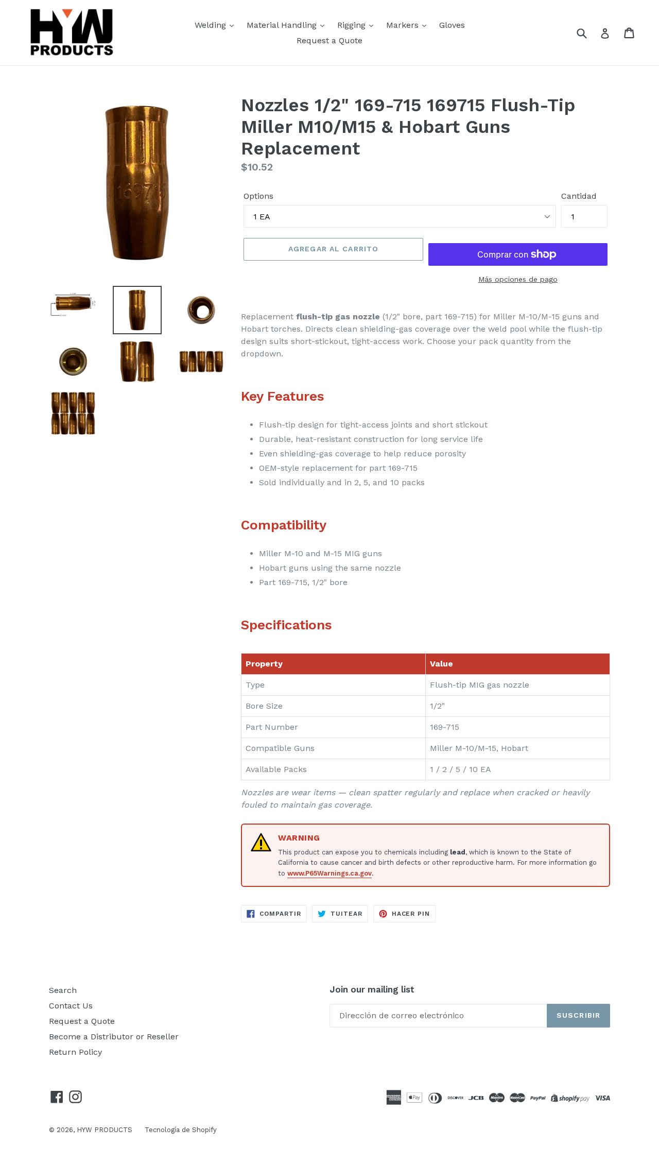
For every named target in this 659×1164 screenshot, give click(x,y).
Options (258, 196)
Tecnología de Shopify (181, 1130)
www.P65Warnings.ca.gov (329, 873)
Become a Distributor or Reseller (114, 1036)
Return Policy (75, 1052)
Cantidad (579, 196)
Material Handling (283, 25)
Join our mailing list (372, 989)
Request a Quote (329, 40)
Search (63, 990)
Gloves (452, 25)
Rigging (352, 25)
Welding (212, 25)
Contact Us (71, 1006)
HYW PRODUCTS (105, 1130)
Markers (403, 25)
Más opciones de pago (518, 279)
